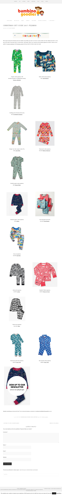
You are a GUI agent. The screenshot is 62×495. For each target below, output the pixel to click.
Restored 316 (59, 488)
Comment (5, 432)
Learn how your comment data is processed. (29, 469)
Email (4, 451)
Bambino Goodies (31, 11)
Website (4, 457)
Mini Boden (46, 221)
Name (4, 444)
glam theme (53, 488)
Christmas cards (19, 44)
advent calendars (10, 44)
